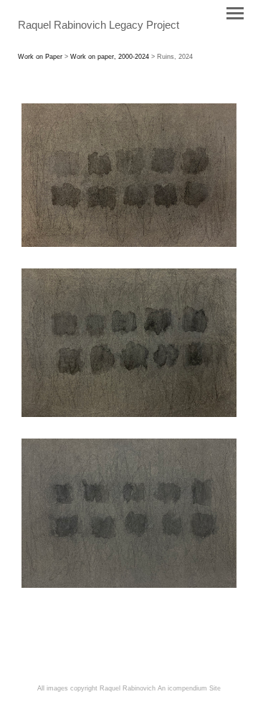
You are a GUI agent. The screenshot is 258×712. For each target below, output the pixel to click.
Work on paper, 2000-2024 (109, 56)
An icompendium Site (189, 688)
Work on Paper (40, 56)
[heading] (98, 26)
